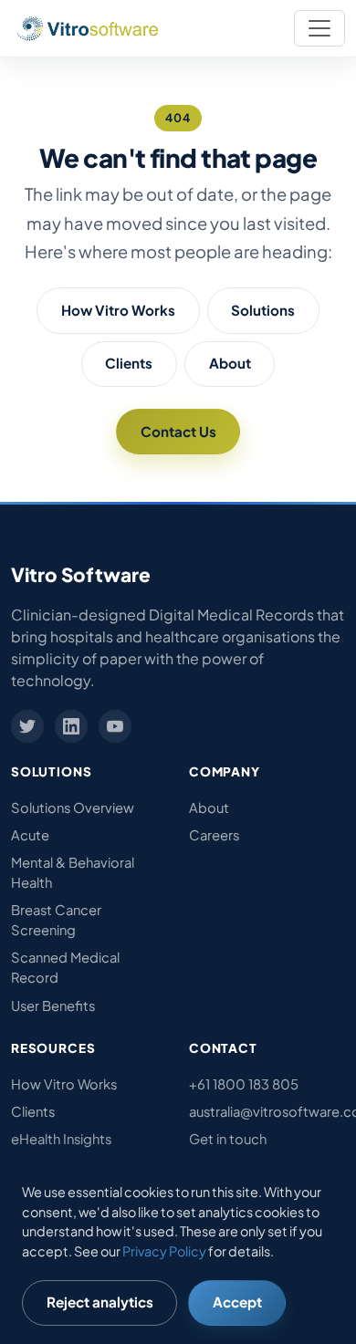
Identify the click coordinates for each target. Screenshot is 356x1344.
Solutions (263, 309)
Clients (128, 362)
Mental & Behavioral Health (72, 872)
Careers (214, 835)
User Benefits (53, 1005)
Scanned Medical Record (65, 967)
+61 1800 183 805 (243, 1084)
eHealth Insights (61, 1138)
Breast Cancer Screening (56, 919)
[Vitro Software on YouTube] (115, 726)
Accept (237, 1301)
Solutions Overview (72, 807)
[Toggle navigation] (319, 28)
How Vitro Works (118, 309)
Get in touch (228, 1138)
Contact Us (178, 431)
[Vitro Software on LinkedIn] (71, 726)
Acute (30, 835)
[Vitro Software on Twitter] (27, 726)
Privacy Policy (164, 1251)
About (230, 362)
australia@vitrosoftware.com (267, 1111)
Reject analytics (100, 1301)
